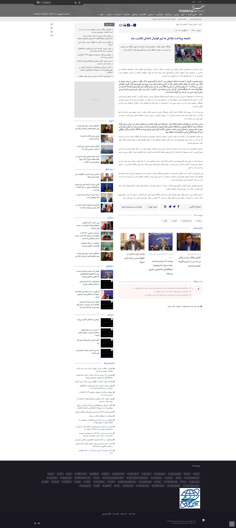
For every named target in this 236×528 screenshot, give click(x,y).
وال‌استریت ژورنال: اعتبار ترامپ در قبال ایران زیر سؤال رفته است (87, 206)
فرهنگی (135, 14)
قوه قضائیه (67, 481)
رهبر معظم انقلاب (171, 481)
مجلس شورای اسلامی (192, 485)
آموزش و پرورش (175, 474)
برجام (61, 474)
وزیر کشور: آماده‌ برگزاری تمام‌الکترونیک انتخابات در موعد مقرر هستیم (95, 62)
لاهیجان (56, 481)
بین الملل (168, 14)
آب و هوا (124, 513)
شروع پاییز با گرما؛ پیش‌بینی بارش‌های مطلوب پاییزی (89, 283)
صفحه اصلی (182, 19)
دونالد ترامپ (53, 478)
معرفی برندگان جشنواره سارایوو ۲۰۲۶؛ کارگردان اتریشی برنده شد (95, 56)
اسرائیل (106, 474)
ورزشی (176, 14)
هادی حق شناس (143, 485)
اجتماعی (160, 14)
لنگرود (46, 481)
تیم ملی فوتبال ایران (192, 478)
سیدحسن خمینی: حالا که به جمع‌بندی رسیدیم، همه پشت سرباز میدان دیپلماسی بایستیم (87, 236)
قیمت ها (116, 513)
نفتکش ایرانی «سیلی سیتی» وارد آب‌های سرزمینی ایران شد (88, 148)
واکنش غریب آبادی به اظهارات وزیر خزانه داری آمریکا (134, 258)
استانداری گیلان (119, 474)
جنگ (179, 478)
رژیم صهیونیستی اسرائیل (127, 481)
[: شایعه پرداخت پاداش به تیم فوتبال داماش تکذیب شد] (121, 25)
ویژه (154, 19)
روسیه (158, 481)
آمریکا (188, 474)
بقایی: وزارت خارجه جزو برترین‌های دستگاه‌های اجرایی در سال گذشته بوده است (95, 50)
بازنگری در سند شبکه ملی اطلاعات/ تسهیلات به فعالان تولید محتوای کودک (87, 294)
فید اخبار (132, 513)
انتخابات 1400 (81, 474)
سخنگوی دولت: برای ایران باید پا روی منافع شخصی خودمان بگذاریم (87, 127)
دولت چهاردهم (66, 478)
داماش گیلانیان (186, 221)
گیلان (165, 221)
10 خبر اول (109, 24)
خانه (200, 14)
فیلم (193, 1)
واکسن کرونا (128, 485)
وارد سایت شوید (188, 306)
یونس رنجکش (86, 485)
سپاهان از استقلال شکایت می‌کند (88, 319)
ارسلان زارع (147, 474)
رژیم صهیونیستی (146, 481)
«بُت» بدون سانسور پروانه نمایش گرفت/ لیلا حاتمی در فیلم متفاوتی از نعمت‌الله (94, 445)
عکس (199, 1)
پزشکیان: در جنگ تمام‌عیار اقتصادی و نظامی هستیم (90, 244)
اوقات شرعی (106, 513)
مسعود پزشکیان (159, 485)
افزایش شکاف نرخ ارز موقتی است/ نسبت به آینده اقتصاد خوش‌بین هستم (189, 262)
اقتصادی (143, 14)
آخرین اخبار (192, 14)
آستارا (197, 474)
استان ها (118, 14)
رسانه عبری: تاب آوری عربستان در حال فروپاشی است (87, 196)
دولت (97, 478)
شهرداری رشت (99, 481)
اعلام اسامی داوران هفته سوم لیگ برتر (88, 341)
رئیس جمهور (195, 481)
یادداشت (126, 14)
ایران (182, 14)
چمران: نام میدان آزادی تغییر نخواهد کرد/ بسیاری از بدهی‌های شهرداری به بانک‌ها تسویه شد (87, 304)
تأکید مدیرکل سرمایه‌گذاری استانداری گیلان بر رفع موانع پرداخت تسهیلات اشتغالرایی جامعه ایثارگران (96, 70)
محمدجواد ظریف (174, 485)
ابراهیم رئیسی (160, 474)
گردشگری (107, 485)
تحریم (52, 474)
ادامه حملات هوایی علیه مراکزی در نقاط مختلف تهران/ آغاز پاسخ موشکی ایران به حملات (87, 159)
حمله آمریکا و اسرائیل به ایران (138, 478)
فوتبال (175, 221)
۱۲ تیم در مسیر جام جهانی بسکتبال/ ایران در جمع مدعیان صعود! (88, 332)
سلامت (112, 481)
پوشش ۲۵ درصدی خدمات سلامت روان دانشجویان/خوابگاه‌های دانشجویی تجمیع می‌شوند (95, 37)
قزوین (78, 481)
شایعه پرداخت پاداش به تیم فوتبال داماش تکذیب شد (160, 38)
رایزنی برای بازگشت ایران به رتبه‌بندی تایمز (90, 137)
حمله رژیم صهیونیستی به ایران (113, 478)
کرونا (117, 485)
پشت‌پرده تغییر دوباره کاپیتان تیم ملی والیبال (87, 352)
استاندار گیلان (134, 474)
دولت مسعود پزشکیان (83, 478)
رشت (184, 481)
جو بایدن (169, 478)
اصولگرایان (95, 474)
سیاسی (150, 14)
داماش (199, 221)
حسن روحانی (157, 478)
